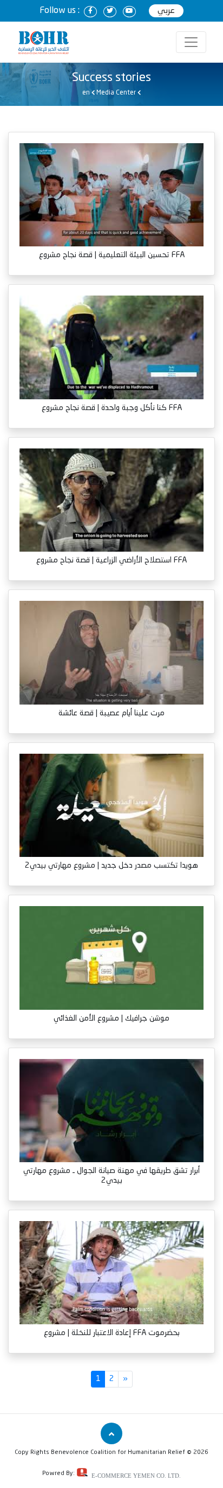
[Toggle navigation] (191, 42)
